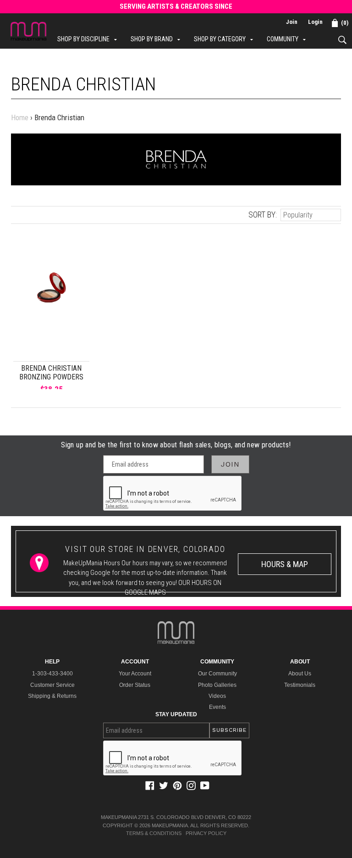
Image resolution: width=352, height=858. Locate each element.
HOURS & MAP (284, 564)
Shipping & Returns (52, 696)
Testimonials (299, 685)
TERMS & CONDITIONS (154, 833)
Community (288, 39)
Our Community (217, 673)
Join (291, 21)
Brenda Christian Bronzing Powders (51, 372)
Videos (217, 696)
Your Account (135, 673)
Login (315, 21)
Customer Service (52, 685)
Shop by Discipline (89, 39)
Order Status (134, 685)
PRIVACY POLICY (206, 833)
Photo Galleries (217, 685)
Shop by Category (226, 39)
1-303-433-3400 (52, 673)
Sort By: (262, 214)
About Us (299, 673)
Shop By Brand (158, 39)
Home (19, 117)
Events (217, 707)
